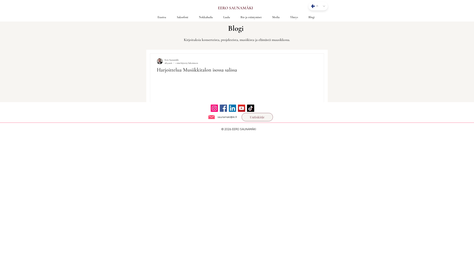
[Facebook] (223, 108)
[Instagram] (214, 108)
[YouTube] (241, 108)
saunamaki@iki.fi (227, 117)
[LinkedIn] (232, 108)
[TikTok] (250, 108)
